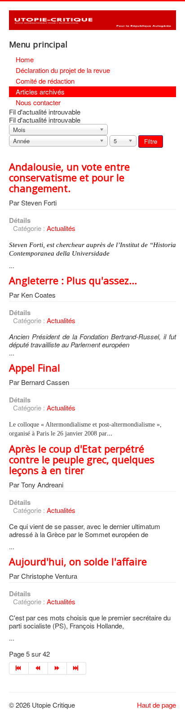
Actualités (61, 228)
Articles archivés (40, 91)
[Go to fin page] (76, 668)
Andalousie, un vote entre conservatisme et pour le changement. (69, 177)
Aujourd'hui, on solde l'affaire (78, 561)
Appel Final (34, 367)
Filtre (150, 141)
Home (25, 59)
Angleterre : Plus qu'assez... (73, 280)
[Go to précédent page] (38, 668)
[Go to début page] (19, 668)
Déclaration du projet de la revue (63, 70)
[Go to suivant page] (57, 668)
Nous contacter (38, 102)
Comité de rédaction (45, 80)
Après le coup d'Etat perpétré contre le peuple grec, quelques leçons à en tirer (81, 459)
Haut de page (156, 704)
